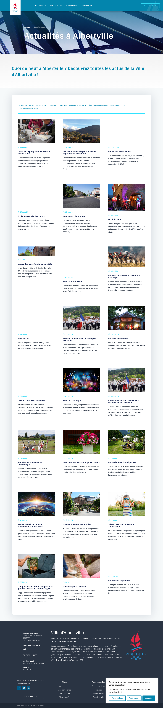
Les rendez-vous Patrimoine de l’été (35, 264)
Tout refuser (134, 698)
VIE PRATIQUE (41, 105)
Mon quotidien (72, 5)
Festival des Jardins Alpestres (122, 462)
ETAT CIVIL (23, 105)
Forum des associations (119, 151)
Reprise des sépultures (119, 580)
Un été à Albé (114, 219)
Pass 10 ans (23, 338)
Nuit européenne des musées (77, 524)
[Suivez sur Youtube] (28, 688)
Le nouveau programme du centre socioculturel (34, 152)
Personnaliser (117, 698)
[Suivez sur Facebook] (19, 688)
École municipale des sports (31, 216)
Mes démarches (56, 5)
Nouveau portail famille (74, 586)
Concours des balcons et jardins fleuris (81, 462)
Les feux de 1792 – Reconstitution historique (124, 276)
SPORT (31, 105)
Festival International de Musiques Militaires (79, 339)
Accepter (148, 698)
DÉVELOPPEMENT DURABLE (98, 105)
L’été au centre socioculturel (31, 400)
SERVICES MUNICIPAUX (77, 105)
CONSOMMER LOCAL (118, 105)
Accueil (27, 27)
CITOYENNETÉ (53, 105)
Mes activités (87, 5)
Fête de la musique (72, 400)
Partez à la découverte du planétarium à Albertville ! (30, 525)
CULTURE (63, 105)
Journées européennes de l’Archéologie (30, 463)
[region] (132, 690)
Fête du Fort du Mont (73, 281)
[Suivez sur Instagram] (24, 688)
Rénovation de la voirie (74, 216)
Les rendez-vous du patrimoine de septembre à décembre (79, 152)
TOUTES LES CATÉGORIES (29, 109)
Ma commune (40, 5)
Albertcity (151, 5)
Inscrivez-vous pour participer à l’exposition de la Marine (123, 401)
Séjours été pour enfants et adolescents (121, 525)
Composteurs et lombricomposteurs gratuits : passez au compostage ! (35, 587)
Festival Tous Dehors (118, 338)
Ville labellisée (31, 697)
